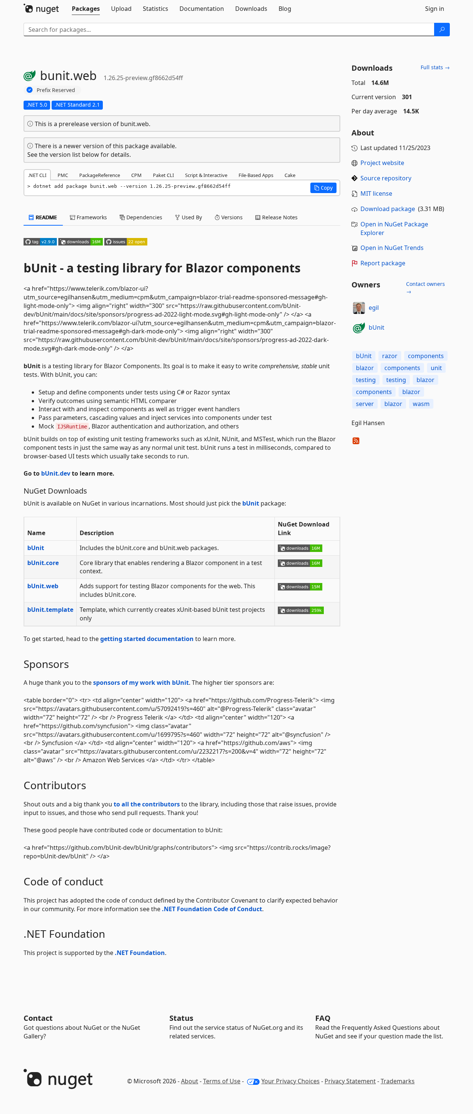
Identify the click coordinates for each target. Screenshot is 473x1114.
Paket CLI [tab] (163, 175)
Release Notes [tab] (279, 217)
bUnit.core (43, 563)
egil (374, 307)
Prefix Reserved (56, 90)
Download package (387, 209)
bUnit (250, 503)
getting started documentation (147, 639)
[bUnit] (359, 328)
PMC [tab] (63, 175)
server (365, 404)
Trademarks (398, 1081)
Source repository (385, 178)
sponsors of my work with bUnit (141, 682)
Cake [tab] (290, 175)
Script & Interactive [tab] (206, 175)
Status (181, 1018)
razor (389, 356)
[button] (323, 188)
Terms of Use (221, 1081)
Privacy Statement (350, 1081)
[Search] (442, 29)
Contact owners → (425, 287)
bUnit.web (42, 586)
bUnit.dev (55, 473)
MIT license (376, 193)
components (426, 356)
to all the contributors (147, 804)
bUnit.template (50, 609)
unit (436, 368)
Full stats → (435, 67)
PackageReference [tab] (99, 175)
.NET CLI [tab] (37, 175)
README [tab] (45, 217)
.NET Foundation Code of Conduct (212, 909)
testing (366, 380)
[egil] (359, 308)
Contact (38, 1018)
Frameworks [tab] (91, 217)
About (189, 1081)
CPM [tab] (136, 175)
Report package (382, 263)
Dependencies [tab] (143, 217)
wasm (421, 404)
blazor (365, 368)
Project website (382, 163)
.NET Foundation (140, 953)
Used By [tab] (191, 217)
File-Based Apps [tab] (256, 175)
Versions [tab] (231, 217)
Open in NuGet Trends (392, 248)
